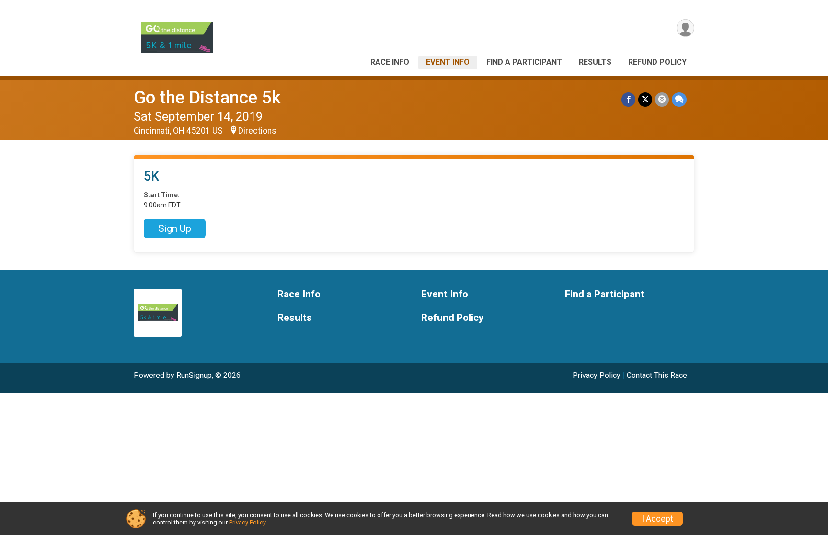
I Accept (657, 519)
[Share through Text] (679, 99)
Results (595, 62)
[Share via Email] (662, 99)
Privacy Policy (597, 375)
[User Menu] (685, 28)
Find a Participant (524, 62)
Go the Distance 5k (207, 97)
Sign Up (174, 228)
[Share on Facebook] (628, 99)
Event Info (448, 62)
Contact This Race (657, 375)
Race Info (389, 62)
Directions (257, 131)
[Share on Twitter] (645, 99)
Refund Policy (657, 62)
